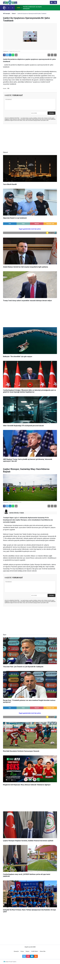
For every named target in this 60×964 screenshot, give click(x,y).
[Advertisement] (30, 136)
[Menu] (51, 2)
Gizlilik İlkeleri (34, 951)
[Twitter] (7, 55)
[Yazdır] (16, 55)
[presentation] (9, 8)
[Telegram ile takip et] (32, 956)
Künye (22, 951)
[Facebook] (4, 55)
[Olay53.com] (10, 2)
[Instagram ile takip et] (28, 956)
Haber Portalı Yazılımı (11, 961)
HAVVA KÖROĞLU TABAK (16, 513)
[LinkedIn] (10, 55)
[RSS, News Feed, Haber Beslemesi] (36, 956)
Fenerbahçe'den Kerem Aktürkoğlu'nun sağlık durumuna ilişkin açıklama (33, 7)
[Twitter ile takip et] (24, 956)
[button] (49, 55)
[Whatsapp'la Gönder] (13, 55)
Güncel (14, 13)
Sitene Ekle (42, 951)
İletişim (27, 951)
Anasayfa (7, 13)
